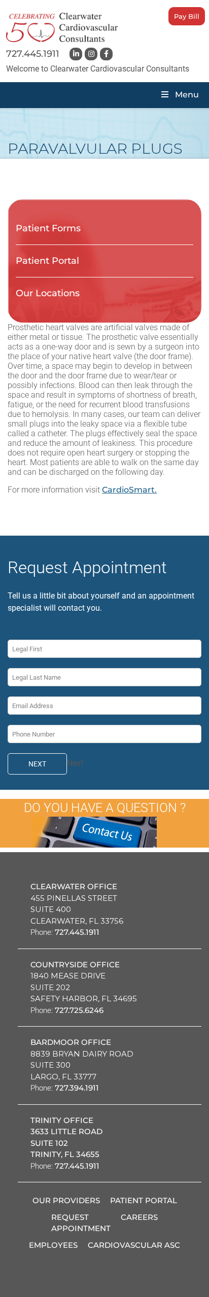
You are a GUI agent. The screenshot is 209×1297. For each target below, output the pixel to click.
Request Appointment (81, 1223)
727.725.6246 (79, 1010)
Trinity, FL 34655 (64, 1154)
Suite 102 (49, 1143)
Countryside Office (75, 964)
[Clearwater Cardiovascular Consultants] (62, 27)
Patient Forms (48, 228)
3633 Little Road (66, 1131)
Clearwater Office (73, 886)
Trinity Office (61, 1120)
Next (37, 764)
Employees (53, 1245)
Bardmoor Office (70, 1042)
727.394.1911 (77, 1088)
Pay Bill (186, 16)
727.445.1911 (32, 53)
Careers (139, 1217)
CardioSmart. (129, 490)
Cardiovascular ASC (134, 1245)
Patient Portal (47, 260)
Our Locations (48, 293)
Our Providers (66, 1200)
